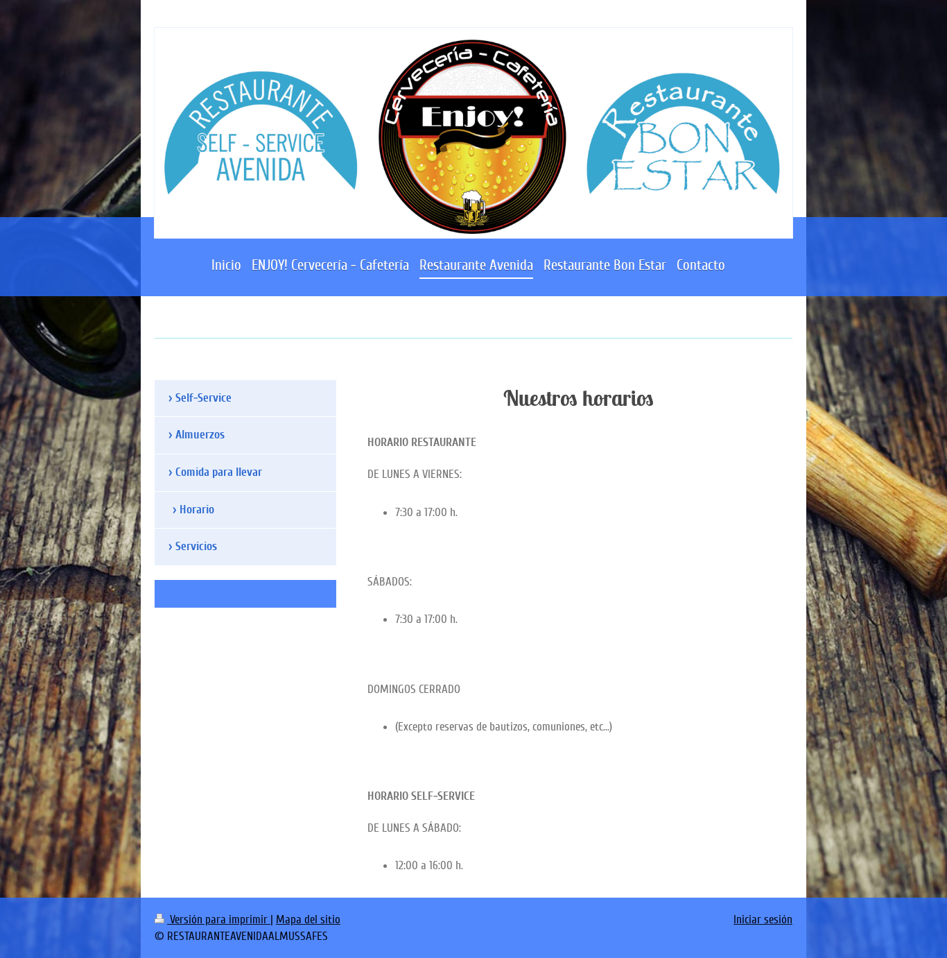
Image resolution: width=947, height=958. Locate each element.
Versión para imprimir (218, 919)
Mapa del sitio (308, 919)
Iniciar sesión (762, 919)
